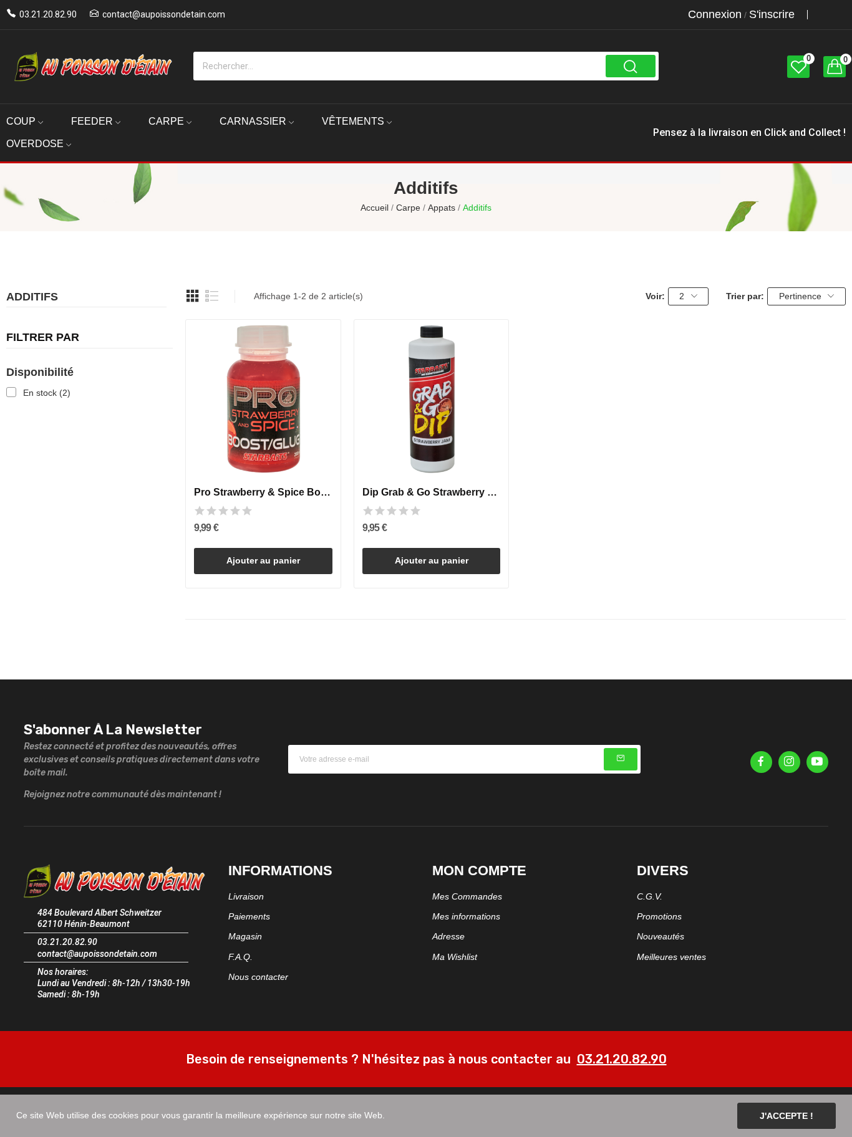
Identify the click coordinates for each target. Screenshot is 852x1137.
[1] (620, 759)
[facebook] (761, 762)
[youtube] (817, 762)
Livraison (246, 896)
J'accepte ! (786, 1116)
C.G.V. (649, 896)
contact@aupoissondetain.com (163, 14)
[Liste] (212, 296)
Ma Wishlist (454, 957)
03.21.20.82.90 (48, 14)
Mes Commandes (467, 896)
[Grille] (192, 296)
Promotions (659, 916)
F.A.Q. (240, 957)
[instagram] (789, 762)
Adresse (448, 936)
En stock (46, 393)
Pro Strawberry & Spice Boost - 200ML (263, 492)
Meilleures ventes (671, 957)
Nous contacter (258, 977)
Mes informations (466, 916)
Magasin (245, 936)
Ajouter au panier (263, 560)
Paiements (249, 916)
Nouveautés (660, 936)
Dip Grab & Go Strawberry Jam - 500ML (431, 492)
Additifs (32, 297)
